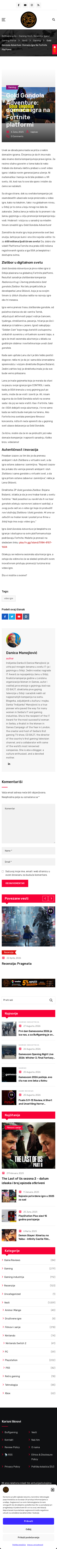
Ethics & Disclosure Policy (41, 1457)
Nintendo (10, 1335)
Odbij (28, 1529)
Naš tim (35, 1439)
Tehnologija (11, 1384)
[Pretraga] (53, 19)
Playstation (11, 1360)
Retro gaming (12, 1376)
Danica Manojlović (21, 653)
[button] (52, 1489)
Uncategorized (12, 1294)
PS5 (8, 1367)
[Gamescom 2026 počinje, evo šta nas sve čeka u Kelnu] (9, 1074)
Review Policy (12, 1447)
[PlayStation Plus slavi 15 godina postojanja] (9, 1215)
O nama (35, 1447)
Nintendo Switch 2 (16, 1343)
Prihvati (28, 1521)
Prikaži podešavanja (28, 1537)
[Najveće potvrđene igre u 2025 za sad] (9, 1196)
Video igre (8, 598)
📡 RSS (9, 1454)
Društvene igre (13, 1318)
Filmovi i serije (12, 1327)
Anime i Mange (13, 1310)
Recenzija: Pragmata (17, 963)
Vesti (7, 1302)
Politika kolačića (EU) (42, 1466)
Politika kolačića (19, 1545)
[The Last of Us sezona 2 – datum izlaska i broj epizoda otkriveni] (28, 1145)
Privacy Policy (12, 1466)
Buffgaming (11, 1432)
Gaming (22, 1068)
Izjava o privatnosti (35, 1545)
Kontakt (9, 1439)
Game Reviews (26, 1091)
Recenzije (9, 1285)
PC (6, 1351)
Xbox (7, 1393)
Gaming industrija (29, 1022)
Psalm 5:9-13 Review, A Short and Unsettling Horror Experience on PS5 (35, 1104)
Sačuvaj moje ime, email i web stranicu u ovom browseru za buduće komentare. (27, 873)
